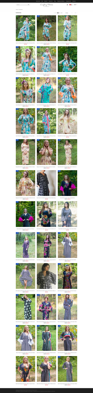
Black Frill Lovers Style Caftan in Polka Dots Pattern (67, 259)
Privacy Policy (34, 390)
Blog (55, 1)
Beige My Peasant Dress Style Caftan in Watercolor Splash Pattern (27, 197)
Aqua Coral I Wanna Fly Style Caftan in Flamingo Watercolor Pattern (69, 42)
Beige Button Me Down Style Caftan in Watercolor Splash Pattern (27, 166)
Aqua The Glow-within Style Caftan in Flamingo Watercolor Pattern (48, 135)
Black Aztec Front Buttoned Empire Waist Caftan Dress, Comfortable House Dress (51, 197)
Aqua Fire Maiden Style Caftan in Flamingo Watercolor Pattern (26, 73)
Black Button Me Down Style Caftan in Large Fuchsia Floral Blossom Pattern (49, 259)
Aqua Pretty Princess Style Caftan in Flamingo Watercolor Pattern (69, 104)
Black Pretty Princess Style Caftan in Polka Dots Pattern (25, 352)
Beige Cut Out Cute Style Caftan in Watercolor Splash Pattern (47, 166)
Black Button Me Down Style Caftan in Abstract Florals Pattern (26, 259)
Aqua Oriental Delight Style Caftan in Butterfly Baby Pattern (47, 104)
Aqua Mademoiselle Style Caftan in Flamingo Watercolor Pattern (69, 73)
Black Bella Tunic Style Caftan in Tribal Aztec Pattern (67, 228)
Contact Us (51, 1)
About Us (45, 1)
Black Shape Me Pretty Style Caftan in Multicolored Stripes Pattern (69, 352)
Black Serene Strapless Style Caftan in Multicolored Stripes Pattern (48, 352)
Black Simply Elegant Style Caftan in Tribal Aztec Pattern (67, 383)
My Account (38, 1)
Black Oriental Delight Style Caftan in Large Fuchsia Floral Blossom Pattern (49, 321)
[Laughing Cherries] (46, 6)
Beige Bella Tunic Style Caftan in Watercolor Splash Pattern (68, 135)
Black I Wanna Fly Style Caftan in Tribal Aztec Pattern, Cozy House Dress (49, 290)
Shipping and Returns (60, 1)
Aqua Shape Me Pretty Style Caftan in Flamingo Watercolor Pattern (27, 135)
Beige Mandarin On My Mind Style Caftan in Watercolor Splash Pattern (70, 166)
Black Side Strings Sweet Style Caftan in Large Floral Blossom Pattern (28, 383)
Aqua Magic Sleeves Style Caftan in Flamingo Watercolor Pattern (27, 104)
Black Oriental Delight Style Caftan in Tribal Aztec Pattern (67, 321)
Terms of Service (29, 390)
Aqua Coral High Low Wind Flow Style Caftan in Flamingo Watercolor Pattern (50, 42)
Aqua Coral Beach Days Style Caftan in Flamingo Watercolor (26, 42)
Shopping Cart (68, 1)
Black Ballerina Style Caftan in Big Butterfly (67, 197)
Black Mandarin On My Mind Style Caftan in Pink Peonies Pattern (27, 321)
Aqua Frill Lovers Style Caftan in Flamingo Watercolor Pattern (47, 73)
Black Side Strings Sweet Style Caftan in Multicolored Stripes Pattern (48, 383)
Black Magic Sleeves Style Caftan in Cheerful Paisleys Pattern (68, 290)
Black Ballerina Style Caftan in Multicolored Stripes (25, 228)
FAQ (42, 1)
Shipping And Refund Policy (20, 390)
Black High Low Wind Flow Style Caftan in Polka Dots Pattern (26, 290)
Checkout (74, 1)
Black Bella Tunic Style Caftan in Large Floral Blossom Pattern (47, 228)
